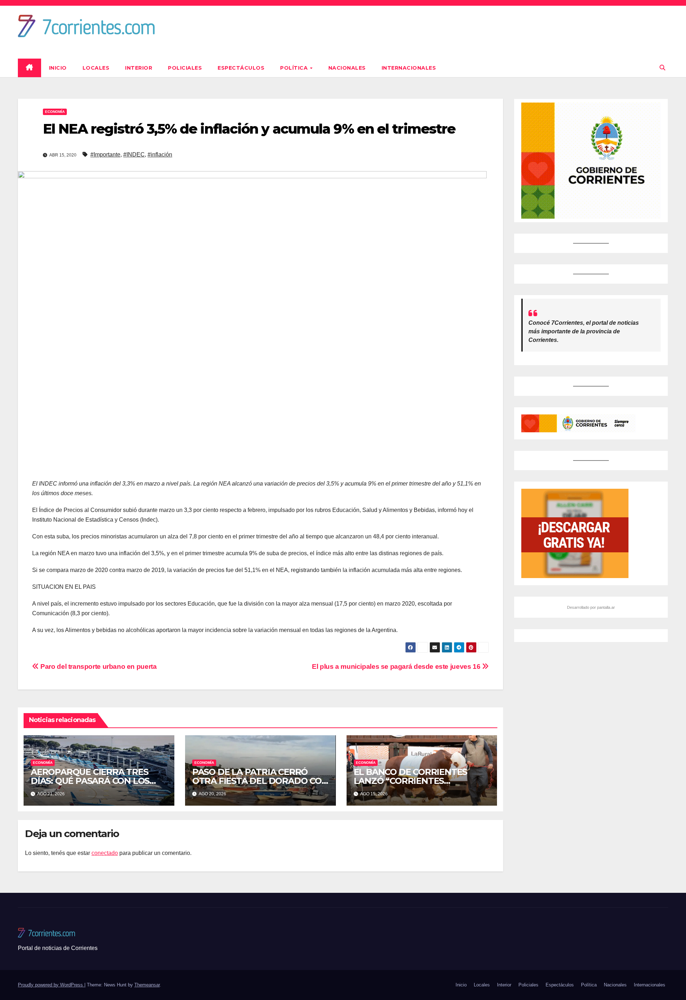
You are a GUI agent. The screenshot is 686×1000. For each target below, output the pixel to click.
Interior (138, 68)
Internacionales (409, 68)
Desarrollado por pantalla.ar (591, 607)
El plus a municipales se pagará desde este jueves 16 (397, 666)
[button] (662, 68)
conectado (104, 853)
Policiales (185, 68)
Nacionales (347, 68)
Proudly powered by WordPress (51, 984)
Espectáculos (241, 68)
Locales (96, 68)
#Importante (105, 154)
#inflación (160, 154)
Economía (55, 112)
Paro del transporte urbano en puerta (97, 666)
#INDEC (134, 154)
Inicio (58, 68)
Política (294, 68)
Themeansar (147, 984)
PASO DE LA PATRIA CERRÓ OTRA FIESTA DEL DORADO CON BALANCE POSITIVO (260, 781)
